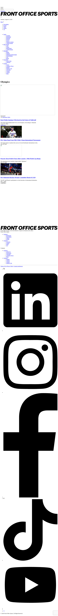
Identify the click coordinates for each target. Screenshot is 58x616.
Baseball (8, 38)
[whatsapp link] (30, 498)
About (7, 64)
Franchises (5, 59)
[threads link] (30, 609)
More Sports (6, 44)
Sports (4, 34)
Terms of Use (4, 266)
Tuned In (8, 62)
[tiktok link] (30, 530)
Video (4, 27)
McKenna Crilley (6, 117)
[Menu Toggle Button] (2, 8)
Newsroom (8, 253)
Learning (8, 242)
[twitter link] (30, 269)
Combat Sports (9, 49)
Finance (8, 53)
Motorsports (9, 48)
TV (4, 29)
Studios (8, 67)
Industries (5, 50)
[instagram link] (30, 362)
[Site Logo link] (29, 15)
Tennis (7, 47)
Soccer (7, 40)
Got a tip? (3, 11)
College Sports (9, 43)
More (2, 22)
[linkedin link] (30, 300)
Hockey (8, 39)
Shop (7, 73)
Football (8, 35)
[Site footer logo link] (29, 229)
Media (7, 52)
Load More (3, 182)
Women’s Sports (10, 42)
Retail (7, 58)
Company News (10, 66)
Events (4, 25)
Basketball (8, 37)
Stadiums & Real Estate (11, 54)
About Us (8, 251)
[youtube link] (30, 585)
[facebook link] (30, 445)
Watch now (3, 125)
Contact (8, 71)
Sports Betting (9, 56)
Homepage (8, 235)
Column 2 (5, 240)
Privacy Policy (10, 266)
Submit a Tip (9, 68)
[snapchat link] (30, 611)
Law (7, 57)
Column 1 (5, 234)
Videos (7, 238)
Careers (8, 72)
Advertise (8, 69)
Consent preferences (18, 266)
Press (7, 256)
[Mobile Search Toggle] (1, 16)
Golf (7, 45)
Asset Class (8, 61)
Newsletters (6, 24)
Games (5, 28)
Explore (5, 63)
